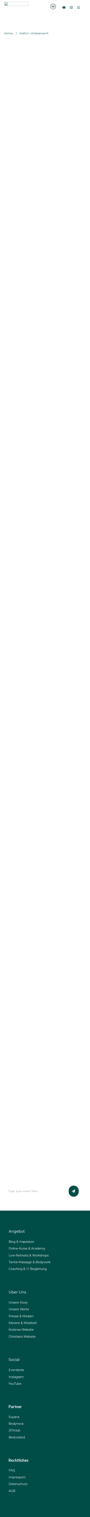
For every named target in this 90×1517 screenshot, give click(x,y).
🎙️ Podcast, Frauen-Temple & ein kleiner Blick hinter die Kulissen (41, 1046)
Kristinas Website (21, 1330)
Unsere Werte (19, 1309)
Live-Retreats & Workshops (29, 1255)
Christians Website (22, 1336)
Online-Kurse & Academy (27, 1248)
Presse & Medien (21, 1316)
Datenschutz (18, 1484)
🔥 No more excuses (29, 484)
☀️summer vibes (25, 379)
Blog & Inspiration (21, 1242)
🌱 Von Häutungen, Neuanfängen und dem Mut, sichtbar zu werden (39, 926)
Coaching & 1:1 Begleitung (28, 1269)
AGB (12, 1491)
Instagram (16, 1377)
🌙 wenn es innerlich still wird (42, 157)
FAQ (12, 1470)
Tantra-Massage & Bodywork (29, 1262)
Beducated (17, 1437)
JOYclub (14, 1430)
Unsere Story (18, 1302)
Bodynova (16, 1424)
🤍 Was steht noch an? (33, 53)
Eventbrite (16, 1370)
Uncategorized (70, 65)
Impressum (17, 1477)
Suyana (14, 1417)
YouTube (15, 1384)
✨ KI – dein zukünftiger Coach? (44, 701)
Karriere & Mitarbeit (23, 1323)
